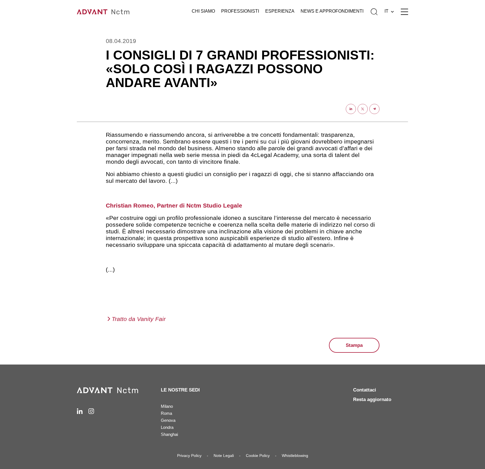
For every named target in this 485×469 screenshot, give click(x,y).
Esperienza (279, 11)
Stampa (354, 345)
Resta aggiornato (372, 399)
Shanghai (169, 434)
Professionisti (240, 11)
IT (386, 11)
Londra (167, 427)
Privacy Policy (189, 455)
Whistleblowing (295, 455)
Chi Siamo (203, 11)
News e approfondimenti (332, 11)
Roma (166, 413)
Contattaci (364, 390)
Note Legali (224, 455)
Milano (167, 406)
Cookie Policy (258, 455)
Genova (168, 420)
